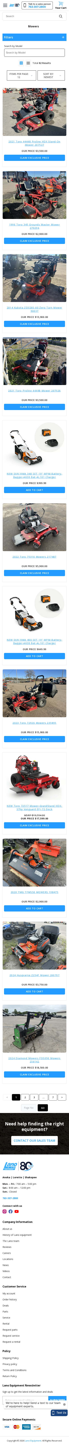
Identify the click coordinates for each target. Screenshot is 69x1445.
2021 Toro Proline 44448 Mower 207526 (34, 390)
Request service (11, 1335)
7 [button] (53, 1097)
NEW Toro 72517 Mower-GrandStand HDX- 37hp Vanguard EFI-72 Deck (34, 807)
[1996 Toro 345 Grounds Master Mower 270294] (34, 195)
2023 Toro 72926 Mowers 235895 (34, 722)
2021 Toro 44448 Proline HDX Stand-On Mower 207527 (34, 143)
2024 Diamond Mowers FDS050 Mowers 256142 (34, 1060)
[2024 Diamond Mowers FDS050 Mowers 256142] (34, 1029)
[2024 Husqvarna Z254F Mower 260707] (34, 946)
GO (43, 1107)
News (6, 1265)
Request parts (10, 1329)
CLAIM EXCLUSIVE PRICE (34, 157)
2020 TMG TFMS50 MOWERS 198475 (34, 892)
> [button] (62, 1097)
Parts (5, 1311)
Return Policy (10, 1376)
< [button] (7, 1097)
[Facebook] (11, 1211)
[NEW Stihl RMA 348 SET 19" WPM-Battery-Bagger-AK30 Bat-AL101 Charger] (34, 444)
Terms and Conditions (14, 1370)
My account (9, 1293)
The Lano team (11, 1241)
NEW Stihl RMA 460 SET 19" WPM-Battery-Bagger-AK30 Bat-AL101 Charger (34, 641)
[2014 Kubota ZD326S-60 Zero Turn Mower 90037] (34, 278)
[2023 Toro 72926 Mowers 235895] (34, 693)
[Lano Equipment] (14, 5)
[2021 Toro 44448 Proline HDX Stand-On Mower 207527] (34, 112)
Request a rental (11, 1341)
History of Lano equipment (17, 1234)
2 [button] (25, 1097)
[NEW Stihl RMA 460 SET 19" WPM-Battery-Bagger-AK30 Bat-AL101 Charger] (34, 610)
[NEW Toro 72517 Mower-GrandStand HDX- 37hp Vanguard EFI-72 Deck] (34, 776)
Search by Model (13, 46)
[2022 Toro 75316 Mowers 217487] (34, 527)
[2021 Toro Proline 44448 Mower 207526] (34, 361)
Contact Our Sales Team (34, 1140)
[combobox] (34, 16)
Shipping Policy (11, 1358)
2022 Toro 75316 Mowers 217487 (34, 556)
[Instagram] (5, 1211)
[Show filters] (63, 37)
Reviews (7, 1247)
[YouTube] (17, 1211)
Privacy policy (10, 1364)
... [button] (44, 1097)
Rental (6, 1323)
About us (7, 1228)
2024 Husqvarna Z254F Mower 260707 (34, 975)
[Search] (61, 16)
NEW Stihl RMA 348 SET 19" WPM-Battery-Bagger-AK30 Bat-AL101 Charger (34, 475)
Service (6, 1317)
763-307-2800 (10, 1198)
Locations (8, 1259)
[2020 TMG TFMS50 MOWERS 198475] (34, 862)
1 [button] (16, 1097)
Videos (6, 1271)
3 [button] (34, 1097)
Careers (7, 1253)
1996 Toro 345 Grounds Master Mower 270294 (34, 226)
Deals (6, 1305)
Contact (7, 1277)
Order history (10, 1299)
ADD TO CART (34, 490)
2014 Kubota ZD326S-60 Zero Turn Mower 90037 (34, 309)
